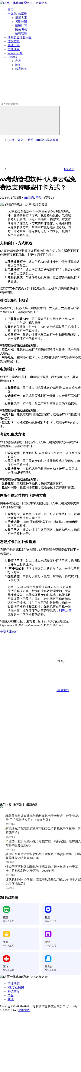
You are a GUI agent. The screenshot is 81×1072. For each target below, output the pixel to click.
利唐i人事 (65, 610)
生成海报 (63, 690)
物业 (47, 942)
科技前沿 (14, 991)
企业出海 (14, 45)
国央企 (49, 966)
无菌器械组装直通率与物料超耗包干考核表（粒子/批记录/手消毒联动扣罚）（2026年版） (42, 817)
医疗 (5, 966)
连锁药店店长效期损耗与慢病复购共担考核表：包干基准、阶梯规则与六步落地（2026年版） (42, 868)
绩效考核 (21, 29)
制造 (47, 917)
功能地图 (24, 1010)
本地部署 (14, 49)
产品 (18, 61)
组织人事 (21, 17)
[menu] (1, 0)
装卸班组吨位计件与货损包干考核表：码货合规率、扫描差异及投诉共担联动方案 (43, 856)
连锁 (5, 917)
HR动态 (13, 57)
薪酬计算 (21, 25)
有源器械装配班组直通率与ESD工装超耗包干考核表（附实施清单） (43, 830)
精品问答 (21, 68)
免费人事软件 (9, 631)
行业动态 (14, 983)
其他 (11, 999)
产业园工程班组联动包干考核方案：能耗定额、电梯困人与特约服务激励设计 (43, 843)
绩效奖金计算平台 (20, 37)
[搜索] (30, 120)
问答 (18, 64)
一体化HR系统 (17, 13)
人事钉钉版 (15, 53)
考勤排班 (21, 21)
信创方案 (14, 41)
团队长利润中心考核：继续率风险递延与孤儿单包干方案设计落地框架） (43, 881)
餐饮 (5, 942)
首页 (11, 9)
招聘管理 (21, 33)
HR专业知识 (16, 987)
